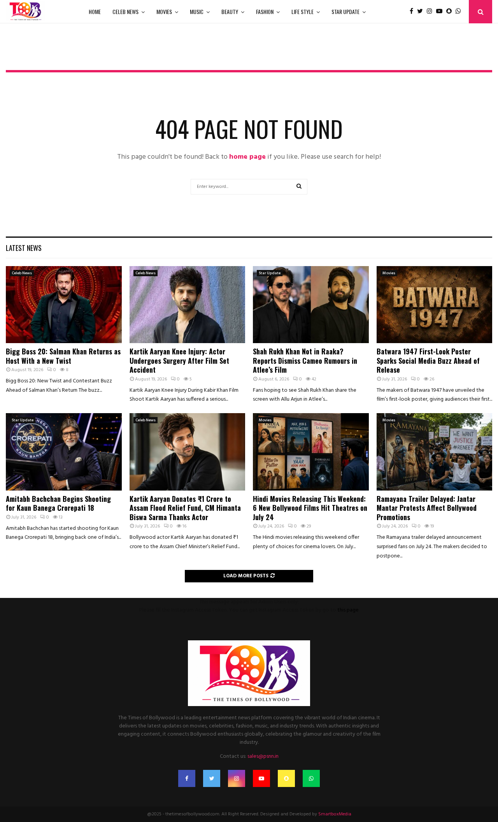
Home (95, 11)
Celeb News (125, 11)
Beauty (229, 11)
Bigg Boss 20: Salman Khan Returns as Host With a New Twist (63, 355)
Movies (164, 11)
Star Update (345, 11)
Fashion (265, 11)
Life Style (302, 11)
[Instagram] (431, 11)
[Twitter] (422, 11)
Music (196, 11)
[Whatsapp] (460, 11)
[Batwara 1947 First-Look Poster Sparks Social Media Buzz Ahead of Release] (435, 304)
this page (348, 610)
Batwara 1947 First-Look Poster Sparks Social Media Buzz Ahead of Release (428, 360)
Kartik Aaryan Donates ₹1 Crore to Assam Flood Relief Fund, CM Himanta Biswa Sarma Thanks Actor (185, 508)
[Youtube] (441, 11)
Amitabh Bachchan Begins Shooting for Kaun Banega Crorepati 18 (58, 503)
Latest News (24, 248)
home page (247, 157)
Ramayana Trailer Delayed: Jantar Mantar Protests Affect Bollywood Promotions (427, 508)
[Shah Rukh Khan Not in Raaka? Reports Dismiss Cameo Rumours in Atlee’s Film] (311, 304)
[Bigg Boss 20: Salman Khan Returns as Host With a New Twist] (64, 304)
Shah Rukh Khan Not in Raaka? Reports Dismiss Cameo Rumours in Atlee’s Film (305, 360)
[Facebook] (413, 11)
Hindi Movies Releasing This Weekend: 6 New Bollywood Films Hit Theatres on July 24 (310, 508)
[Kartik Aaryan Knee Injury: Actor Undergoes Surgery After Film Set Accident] (187, 304)
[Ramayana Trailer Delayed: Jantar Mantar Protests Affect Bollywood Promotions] (435, 451)
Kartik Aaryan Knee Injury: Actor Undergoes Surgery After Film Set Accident (179, 360)
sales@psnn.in (263, 756)
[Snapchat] (451, 11)
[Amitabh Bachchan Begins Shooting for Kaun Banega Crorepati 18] (64, 451)
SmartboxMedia (334, 814)
